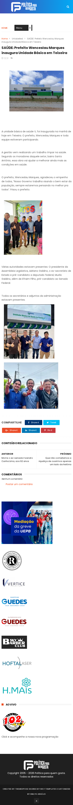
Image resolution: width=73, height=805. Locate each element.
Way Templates (48, 789)
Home (5, 27)
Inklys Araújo (38, 794)
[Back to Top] (36, 800)
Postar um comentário (19, 484)
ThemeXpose (21, 789)
